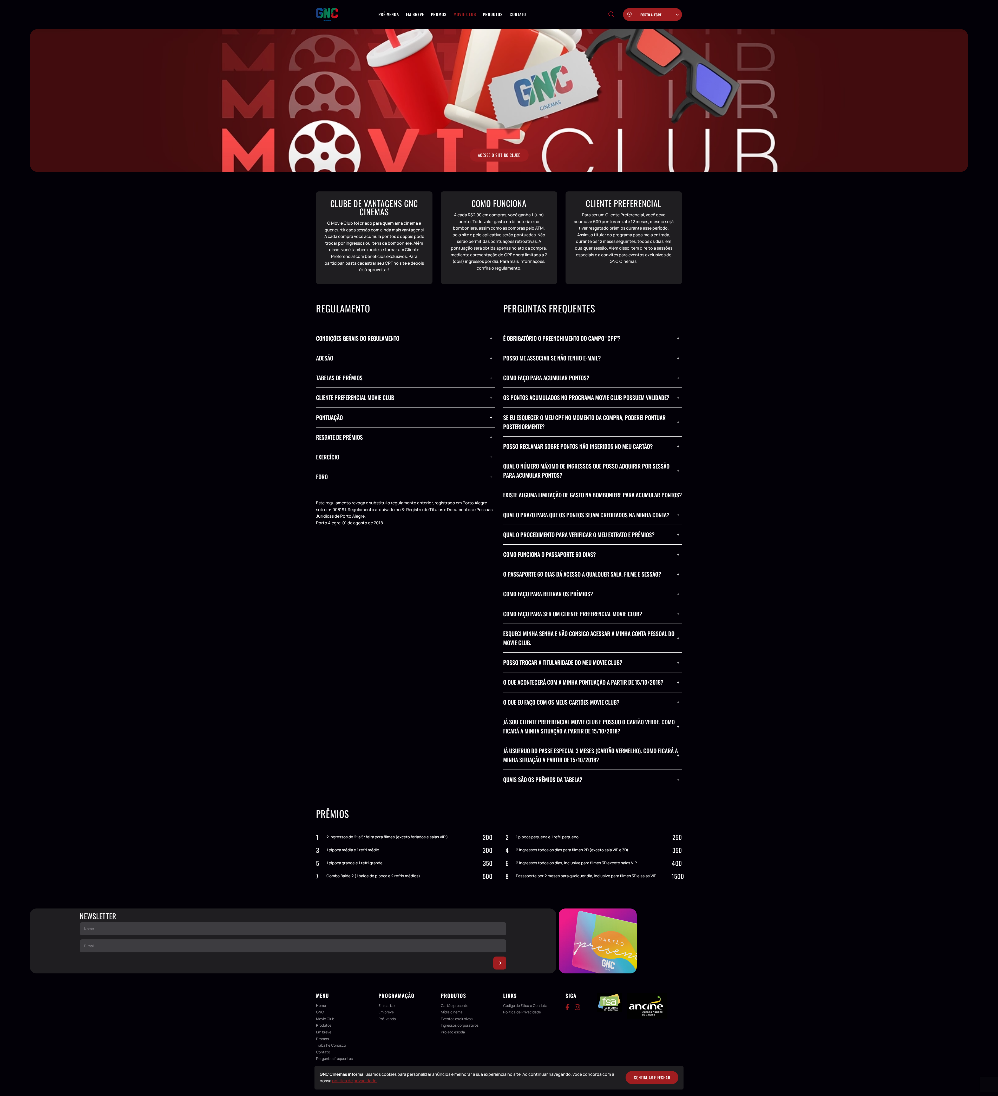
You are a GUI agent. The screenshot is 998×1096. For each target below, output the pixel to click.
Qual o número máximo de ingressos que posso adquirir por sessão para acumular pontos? (586, 470)
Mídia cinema (452, 1012)
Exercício (327, 457)
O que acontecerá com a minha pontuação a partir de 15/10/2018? (583, 682)
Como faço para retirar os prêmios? (548, 594)
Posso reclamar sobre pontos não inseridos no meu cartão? (578, 446)
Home (321, 1005)
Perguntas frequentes (334, 1058)
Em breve (415, 14)
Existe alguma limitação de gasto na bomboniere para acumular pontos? (592, 495)
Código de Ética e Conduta (525, 1005)
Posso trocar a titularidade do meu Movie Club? (562, 662)
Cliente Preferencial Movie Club (355, 397)
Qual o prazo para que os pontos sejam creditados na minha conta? (586, 515)
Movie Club (465, 14)
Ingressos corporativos (459, 1025)
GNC (320, 1012)
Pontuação (329, 417)
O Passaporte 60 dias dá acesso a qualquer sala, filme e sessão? (582, 574)
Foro (322, 476)
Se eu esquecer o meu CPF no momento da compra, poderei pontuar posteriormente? (584, 422)
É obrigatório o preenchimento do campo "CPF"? (562, 338)
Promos (439, 14)
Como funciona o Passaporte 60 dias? (549, 554)
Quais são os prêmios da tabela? (542, 779)
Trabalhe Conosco (331, 1045)
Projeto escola (453, 1032)
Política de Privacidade (522, 1012)
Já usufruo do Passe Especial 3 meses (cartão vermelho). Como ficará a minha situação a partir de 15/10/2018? (590, 755)
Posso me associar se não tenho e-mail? (552, 358)
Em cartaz (386, 1005)
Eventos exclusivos (456, 1018)
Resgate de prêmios (339, 437)
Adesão (324, 358)
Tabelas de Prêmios (339, 377)
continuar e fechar (652, 1077)
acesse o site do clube (499, 155)
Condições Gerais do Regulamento (357, 338)
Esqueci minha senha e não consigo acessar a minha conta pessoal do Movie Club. (588, 638)
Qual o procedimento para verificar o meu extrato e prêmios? (579, 534)
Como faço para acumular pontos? (546, 377)
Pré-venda (388, 14)
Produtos (493, 14)
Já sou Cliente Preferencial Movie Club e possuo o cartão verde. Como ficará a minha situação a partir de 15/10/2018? (589, 726)
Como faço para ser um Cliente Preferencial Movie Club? (572, 614)
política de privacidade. (354, 1081)
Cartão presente (454, 1005)
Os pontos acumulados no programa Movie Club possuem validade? (586, 397)
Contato (518, 14)
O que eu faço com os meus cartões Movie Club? (561, 702)
